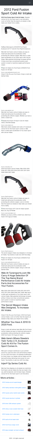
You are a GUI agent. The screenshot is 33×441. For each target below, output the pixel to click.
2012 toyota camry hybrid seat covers (13, 393)
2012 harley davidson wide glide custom (14, 387)
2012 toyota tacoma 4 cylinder (11, 398)
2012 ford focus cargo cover (10, 425)
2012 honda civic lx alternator (11, 414)
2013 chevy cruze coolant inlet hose (12, 409)
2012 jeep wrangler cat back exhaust (13, 430)
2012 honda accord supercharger (12, 382)
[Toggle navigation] (29, 2)
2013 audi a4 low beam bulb (10, 419)
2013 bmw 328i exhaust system (11, 403)
